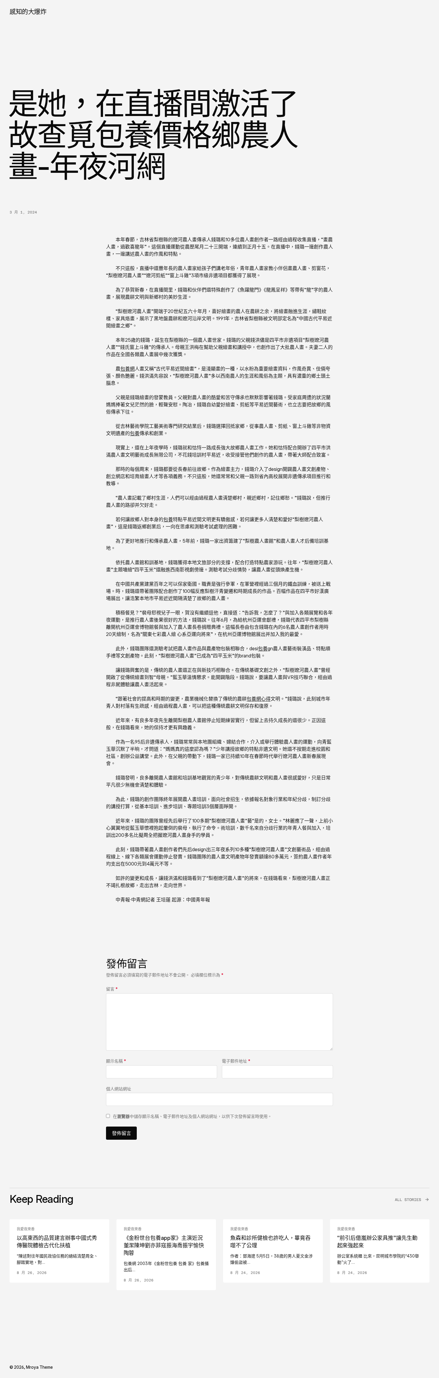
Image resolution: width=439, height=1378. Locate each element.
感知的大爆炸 (28, 11)
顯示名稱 (116, 1060)
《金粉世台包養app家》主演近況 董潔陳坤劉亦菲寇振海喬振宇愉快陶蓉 (164, 1245)
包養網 (127, 369)
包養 (134, 433)
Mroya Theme (39, 1367)
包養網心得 (259, 699)
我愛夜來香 (26, 1229)
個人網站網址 (118, 1088)
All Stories (408, 1199)
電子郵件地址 (236, 1060)
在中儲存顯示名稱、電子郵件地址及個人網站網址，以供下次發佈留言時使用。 (192, 1116)
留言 (112, 988)
